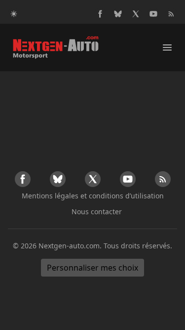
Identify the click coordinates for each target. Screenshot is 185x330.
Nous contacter (97, 211)
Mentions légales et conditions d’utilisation (93, 195)
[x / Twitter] (136, 14)
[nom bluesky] (118, 14)
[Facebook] (100, 14)
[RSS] (171, 14)
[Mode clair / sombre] (14, 14)
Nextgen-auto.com (69, 245)
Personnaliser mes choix (92, 267)
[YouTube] (153, 14)
